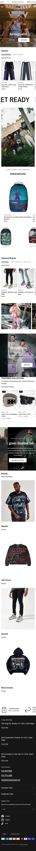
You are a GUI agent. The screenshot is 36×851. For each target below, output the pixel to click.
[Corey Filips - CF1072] (26, 400)
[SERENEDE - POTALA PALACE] (26, 278)
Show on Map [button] (4, 727)
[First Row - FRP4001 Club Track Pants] (9, 71)
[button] (12, 461)
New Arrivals (6, 54)
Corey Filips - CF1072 (24, 414)
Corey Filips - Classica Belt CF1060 (9, 415)
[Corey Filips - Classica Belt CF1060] (9, 400)
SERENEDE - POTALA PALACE (25, 292)
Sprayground (7, 215)
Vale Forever (16, 262)
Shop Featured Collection (7, 386)
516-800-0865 (6, 770)
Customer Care (7, 788)
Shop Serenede (5, 265)
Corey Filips (4, 412)
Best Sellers (18, 54)
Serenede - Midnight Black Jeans (9, 293)
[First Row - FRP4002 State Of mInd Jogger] (26, 71)
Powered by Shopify (23, 844)
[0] (33, 7)
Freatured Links (7, 794)
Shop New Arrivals (5, 57)
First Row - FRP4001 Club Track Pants (8, 86)
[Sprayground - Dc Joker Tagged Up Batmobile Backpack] (18, 195)
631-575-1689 (6, 775)
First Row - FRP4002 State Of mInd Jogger (25, 86)
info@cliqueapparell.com (10, 779)
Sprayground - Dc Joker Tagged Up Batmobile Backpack (17, 218)
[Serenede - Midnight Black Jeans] (9, 278)
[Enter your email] (33, 809)
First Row (4, 82)
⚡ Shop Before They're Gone (28, 2)
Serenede (5, 262)
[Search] (31, 7)
